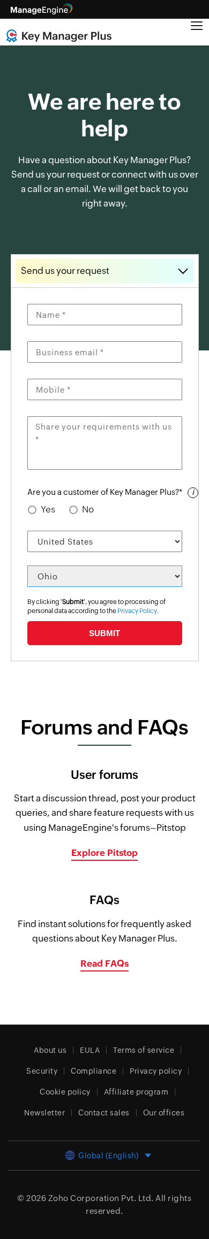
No (88, 509)
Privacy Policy (137, 611)
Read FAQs (104, 963)
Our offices (164, 1112)
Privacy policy (156, 1071)
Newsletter (44, 1112)
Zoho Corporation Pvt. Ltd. (101, 1198)
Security (41, 1071)
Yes (48, 509)
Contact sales (104, 1112)
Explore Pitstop (104, 852)
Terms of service (143, 1050)
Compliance (93, 1071)
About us (50, 1050)
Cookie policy (65, 1092)
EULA (90, 1050)
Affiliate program (136, 1092)
